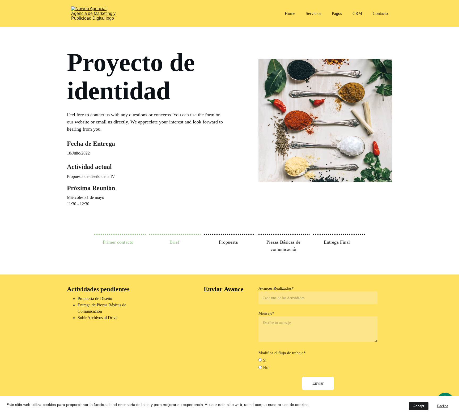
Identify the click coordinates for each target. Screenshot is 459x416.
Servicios (313, 13)
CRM (357, 13)
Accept (418, 406)
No (265, 367)
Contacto (380, 13)
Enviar (318, 383)
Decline (442, 406)
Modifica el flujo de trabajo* (282, 353)
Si (264, 360)
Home (290, 13)
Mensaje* (266, 313)
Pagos (337, 13)
